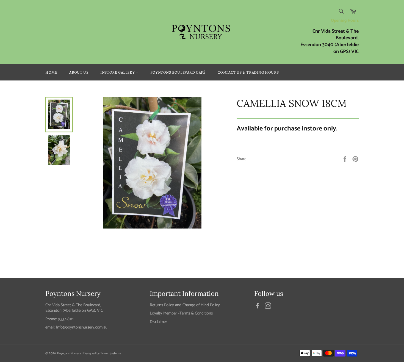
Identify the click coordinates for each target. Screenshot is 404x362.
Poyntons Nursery (69, 353)
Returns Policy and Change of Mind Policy (185, 305)
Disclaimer (158, 321)
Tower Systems (110, 353)
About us (78, 72)
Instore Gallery (118, 72)
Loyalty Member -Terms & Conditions (181, 313)
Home (51, 72)
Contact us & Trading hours (248, 72)
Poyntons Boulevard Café (178, 72)
